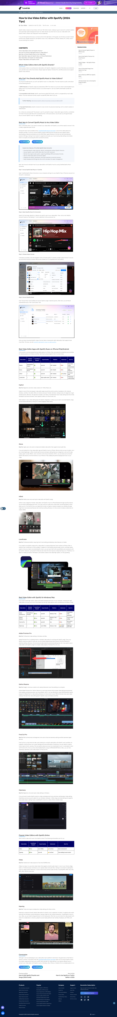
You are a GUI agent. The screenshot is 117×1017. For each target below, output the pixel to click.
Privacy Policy (61, 994)
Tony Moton (24, 25)
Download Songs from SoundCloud (43, 999)
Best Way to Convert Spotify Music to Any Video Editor (32, 54)
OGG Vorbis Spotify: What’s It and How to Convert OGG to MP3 (46, 100)
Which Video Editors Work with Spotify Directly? (30, 50)
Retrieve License (73, 994)
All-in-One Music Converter (24, 988)
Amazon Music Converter (24, 994)
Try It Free (23, 142)
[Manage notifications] (114, 1003)
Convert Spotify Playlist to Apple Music (43, 1003)
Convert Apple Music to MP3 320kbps (43, 991)
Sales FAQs (72, 990)
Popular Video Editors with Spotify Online (29, 59)
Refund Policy (73, 996)
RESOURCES (76, 8)
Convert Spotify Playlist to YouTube (43, 1005)
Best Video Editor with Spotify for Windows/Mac (31, 57)
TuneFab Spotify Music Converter (47, 130)
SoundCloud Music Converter (24, 1003)
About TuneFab (61, 988)
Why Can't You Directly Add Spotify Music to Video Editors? (33, 52)
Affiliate (59, 1001)
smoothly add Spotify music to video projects (45, 342)
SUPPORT (83, 8)
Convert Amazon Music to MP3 (42, 1001)
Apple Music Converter (23, 992)
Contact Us (60, 990)
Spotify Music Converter (23, 990)
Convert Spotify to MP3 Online (42, 987)
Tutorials (72, 992)
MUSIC (60, 8)
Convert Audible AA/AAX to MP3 (42, 995)
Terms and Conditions (62, 992)
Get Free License (73, 998)
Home (20, 12)
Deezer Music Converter (23, 996)
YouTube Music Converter (24, 998)
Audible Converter (22, 1005)
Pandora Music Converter (24, 1001)
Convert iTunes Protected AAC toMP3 (43, 993)
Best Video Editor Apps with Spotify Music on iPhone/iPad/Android (35, 56)
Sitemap (60, 998)
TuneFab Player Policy (62, 996)
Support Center (73, 988)
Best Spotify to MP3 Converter (42, 989)
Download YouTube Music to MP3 (42, 997)
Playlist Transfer (22, 1007)
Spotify (24, 12)
